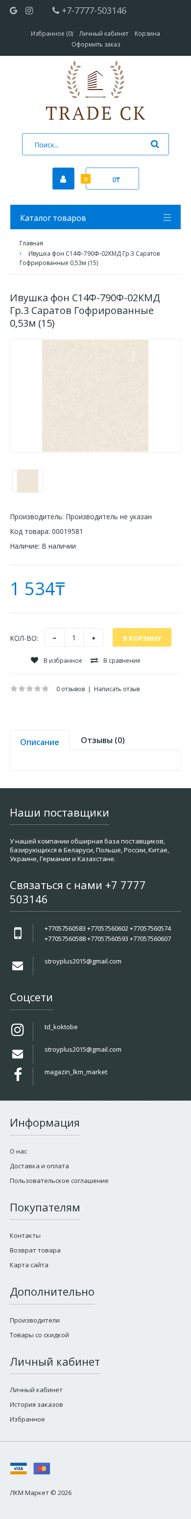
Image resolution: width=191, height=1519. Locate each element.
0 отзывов (70, 689)
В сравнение (121, 660)
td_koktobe (61, 1026)
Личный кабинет (103, 33)
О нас (18, 1151)
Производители (35, 1320)
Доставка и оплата (39, 1165)
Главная (31, 243)
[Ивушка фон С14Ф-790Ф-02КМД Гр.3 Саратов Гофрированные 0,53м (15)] (95, 396)
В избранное (62, 660)
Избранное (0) (52, 33)
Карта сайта (29, 1264)
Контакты (25, 1235)
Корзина (147, 33)
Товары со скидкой (39, 1334)
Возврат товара (35, 1250)
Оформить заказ (96, 44)
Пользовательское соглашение (59, 1180)
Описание (39, 742)
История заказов (36, 1404)
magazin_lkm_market (76, 1071)
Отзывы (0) (103, 740)
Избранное (27, 1419)
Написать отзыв (117, 689)
